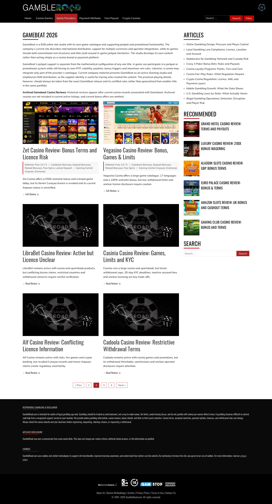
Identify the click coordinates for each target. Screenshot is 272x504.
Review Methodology (116, 493)
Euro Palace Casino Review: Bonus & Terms (221, 185)
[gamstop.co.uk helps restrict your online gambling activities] (151, 486)
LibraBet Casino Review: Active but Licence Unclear (58, 256)
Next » (122, 385)
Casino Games (44, 18)
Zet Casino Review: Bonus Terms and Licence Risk (60, 153)
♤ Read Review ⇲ (31, 283)
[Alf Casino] (61, 314)
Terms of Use (157, 493)
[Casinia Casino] (141, 225)
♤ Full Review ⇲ (31, 194)
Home (28, 18)
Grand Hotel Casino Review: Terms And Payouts (221, 126)
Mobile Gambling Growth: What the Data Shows (214, 88)
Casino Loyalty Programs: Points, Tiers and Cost (214, 68)
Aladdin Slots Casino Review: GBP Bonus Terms (222, 165)
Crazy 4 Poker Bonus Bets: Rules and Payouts (213, 63)
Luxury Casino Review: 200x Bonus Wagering (221, 146)
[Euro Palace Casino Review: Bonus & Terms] (191, 188)
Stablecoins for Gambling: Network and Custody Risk (217, 58)
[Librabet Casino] (61, 225)
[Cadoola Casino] (141, 314)
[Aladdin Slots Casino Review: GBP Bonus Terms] (191, 168)
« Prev (78, 385)
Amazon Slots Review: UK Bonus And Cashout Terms (224, 205)
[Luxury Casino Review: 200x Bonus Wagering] (191, 149)
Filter (249, 18)
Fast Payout (112, 18)
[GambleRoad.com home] (53, 7)
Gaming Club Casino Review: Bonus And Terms (221, 224)
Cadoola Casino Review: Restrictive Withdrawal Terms (139, 345)
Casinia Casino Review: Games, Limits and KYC (134, 256)
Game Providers (66, 18)
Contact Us (170, 493)
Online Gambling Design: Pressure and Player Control (217, 44)
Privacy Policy (142, 493)
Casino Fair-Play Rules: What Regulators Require (215, 74)
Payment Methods (90, 18)
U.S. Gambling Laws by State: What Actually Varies (216, 93)
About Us (100, 493)
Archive (131, 493)
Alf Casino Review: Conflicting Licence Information (53, 345)
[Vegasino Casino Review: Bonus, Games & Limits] (141, 122)
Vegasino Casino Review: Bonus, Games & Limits (135, 153)
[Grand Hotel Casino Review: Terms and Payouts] (191, 129)
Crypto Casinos (131, 18)
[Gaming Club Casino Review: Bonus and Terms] (191, 227)
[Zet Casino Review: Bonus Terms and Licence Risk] (61, 122)
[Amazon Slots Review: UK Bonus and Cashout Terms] (191, 208)
